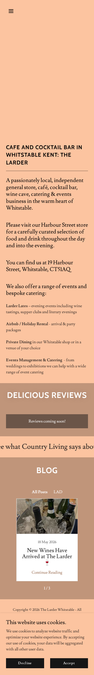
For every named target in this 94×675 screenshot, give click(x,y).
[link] (47, 539)
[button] (12, 11)
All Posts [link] (40, 491)
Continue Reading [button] (47, 572)
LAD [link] (58, 491)
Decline (25, 663)
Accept (69, 663)
